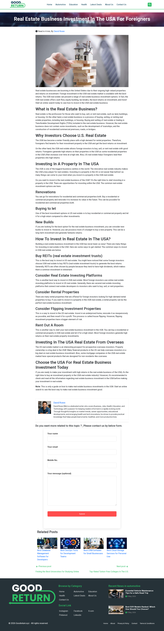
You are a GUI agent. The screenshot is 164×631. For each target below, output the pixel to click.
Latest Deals (96, 4)
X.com (91, 611)
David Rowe (59, 31)
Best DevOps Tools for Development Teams (69, 553)
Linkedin (77, 615)
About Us (109, 4)
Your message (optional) (59, 473)
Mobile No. (52, 460)
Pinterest (63, 615)
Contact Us (121, 4)
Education (73, 4)
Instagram (63, 611)
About (112, 623)
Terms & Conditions (147, 623)
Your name (52, 434)
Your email (52, 447)
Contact (134, 623)
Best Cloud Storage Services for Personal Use (116, 553)
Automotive (60, 4)
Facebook (78, 611)
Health (84, 4)
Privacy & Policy (123, 623)
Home (49, 4)
